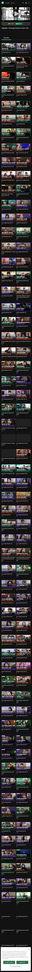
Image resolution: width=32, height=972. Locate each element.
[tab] (6, 38)
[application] (16, 14)
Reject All (22, 962)
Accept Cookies (9, 962)
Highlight (4, 28)
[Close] (29, 949)
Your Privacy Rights (16, 966)
